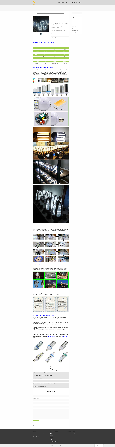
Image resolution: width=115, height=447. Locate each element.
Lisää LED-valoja (74, 32)
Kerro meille (54, 294)
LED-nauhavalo (74, 28)
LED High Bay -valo (74, 24)
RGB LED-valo (74, 26)
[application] (68, 2)
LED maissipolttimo (51, 336)
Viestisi (34, 408)
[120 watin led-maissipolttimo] (41, 24)
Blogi (51, 439)
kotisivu (65, 336)
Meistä (51, 435)
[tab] (51, 373)
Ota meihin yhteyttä (53, 441)
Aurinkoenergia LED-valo (75, 30)
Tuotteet (51, 437)
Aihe (33, 405)
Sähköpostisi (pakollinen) (36, 398)
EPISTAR (56, 69)
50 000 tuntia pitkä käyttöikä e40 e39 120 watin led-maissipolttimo (42, 425)
